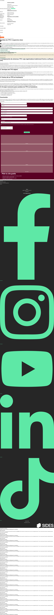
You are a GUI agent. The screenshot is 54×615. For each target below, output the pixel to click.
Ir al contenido (2, 0)
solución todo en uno (9, 100)
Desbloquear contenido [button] (3, 528)
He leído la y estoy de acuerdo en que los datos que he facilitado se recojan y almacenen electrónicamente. (18, 124)
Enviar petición (27, 132)
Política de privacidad (3, 186)
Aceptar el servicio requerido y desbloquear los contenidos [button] (9, 529)
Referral (1, 188)
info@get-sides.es (28, 193)
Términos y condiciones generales (4, 187)
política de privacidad (7, 124)
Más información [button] (2, 530)
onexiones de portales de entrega (10, 45)
